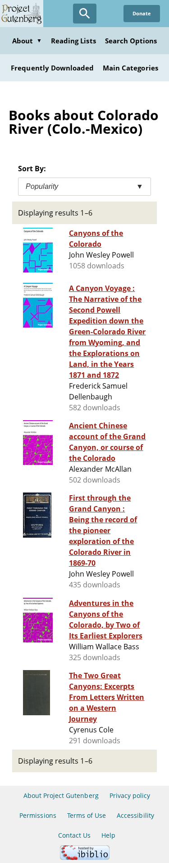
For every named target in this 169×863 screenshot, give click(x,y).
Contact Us (74, 835)
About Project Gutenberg (61, 795)
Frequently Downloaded (52, 67)
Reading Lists (73, 40)
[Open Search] (84, 13)
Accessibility (135, 815)
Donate (141, 13)
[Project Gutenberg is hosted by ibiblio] (85, 857)
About (27, 40)
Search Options (131, 40)
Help (108, 835)
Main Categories (130, 67)
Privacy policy (130, 795)
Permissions (37, 815)
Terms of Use (86, 815)
